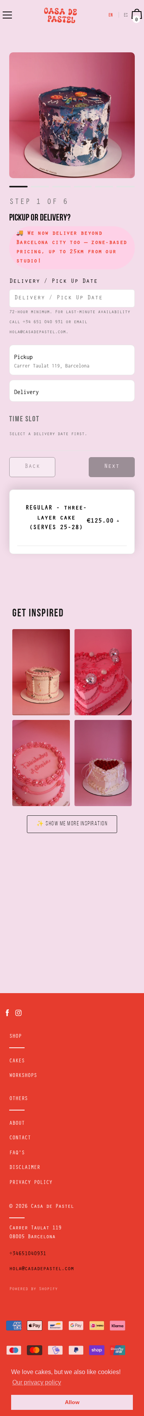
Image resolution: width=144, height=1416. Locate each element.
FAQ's (17, 1153)
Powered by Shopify (33, 1289)
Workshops (23, 1076)
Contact (20, 1138)
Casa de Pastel (52, 1207)
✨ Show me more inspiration (72, 824)
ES (126, 15)
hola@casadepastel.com (41, 1269)
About (17, 1124)
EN (111, 15)
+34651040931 (27, 1254)
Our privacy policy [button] (36, 1382)
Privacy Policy (30, 1183)
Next (111, 467)
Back (32, 467)
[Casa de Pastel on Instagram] (18, 1013)
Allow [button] (72, 1402)
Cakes (17, 1061)
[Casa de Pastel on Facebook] (7, 1013)
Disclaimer (24, 1168)
